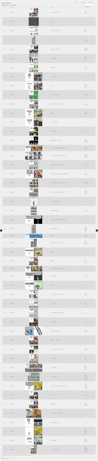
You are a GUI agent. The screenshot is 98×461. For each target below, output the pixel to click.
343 (5, 422)
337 (5, 367)
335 (5, 349)
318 (5, 201)
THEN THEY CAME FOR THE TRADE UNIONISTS (59, 173)
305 (5, 85)
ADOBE (52, 285)
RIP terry (53, 21)
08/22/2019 (12, 67)
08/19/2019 (12, 40)
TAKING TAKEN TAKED (55, 422)
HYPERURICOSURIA (54, 376)
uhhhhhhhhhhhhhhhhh (55, 12)
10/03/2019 (12, 440)
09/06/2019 (12, 201)
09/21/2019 (12, 331)
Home (3, 457)
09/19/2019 (12, 312)
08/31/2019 (12, 148)
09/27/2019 (12, 385)
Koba (85, 229)
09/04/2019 (12, 182)
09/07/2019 (12, 210)
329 (5, 294)
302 (5, 58)
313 (5, 155)
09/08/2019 (12, 219)
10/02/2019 (12, 431)
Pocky (86, 422)
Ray (85, 31)
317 (5, 192)
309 (5, 122)
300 (5, 40)
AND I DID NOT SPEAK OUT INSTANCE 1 (58, 155)
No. (4, 6)
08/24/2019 (12, 85)
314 (5, 164)
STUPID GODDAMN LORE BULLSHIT (57, 312)
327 (5, 276)
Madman (86, 50)
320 (5, 219)
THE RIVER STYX (54, 76)
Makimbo (86, 448)
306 (5, 94)
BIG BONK (52, 260)
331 (5, 312)
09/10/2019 (12, 235)
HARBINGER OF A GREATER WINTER (57, 104)
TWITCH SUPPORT (54, 367)
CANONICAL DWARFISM (55, 331)
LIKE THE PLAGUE (54, 122)
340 (5, 394)
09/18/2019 (12, 303)
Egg (85, 30)
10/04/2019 (12, 449)
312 (5, 148)
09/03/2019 (12, 173)
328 (5, 285)
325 (5, 260)
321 (5, 228)
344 (5, 431)
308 (5, 113)
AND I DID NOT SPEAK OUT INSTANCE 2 (58, 182)
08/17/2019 (12, 21)
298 (5, 21)
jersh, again (53, 303)
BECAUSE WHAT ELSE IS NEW (56, 140)
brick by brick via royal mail (57, 294)
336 (5, 358)
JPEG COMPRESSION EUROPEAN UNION (58, 268)
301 (5, 49)
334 (5, 340)
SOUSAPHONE (53, 67)
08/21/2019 (12, 58)
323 (5, 242)
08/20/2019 (12, 49)
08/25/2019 (12, 94)
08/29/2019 (12, 131)
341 (5, 404)
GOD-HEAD (52, 235)
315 (5, 173)
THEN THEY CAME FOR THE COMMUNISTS (58, 148)
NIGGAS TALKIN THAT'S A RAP (56, 242)
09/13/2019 (12, 260)
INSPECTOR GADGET (54, 210)
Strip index (6, 3)
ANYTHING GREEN (54, 321)
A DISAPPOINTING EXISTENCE (56, 413)
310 (5, 131)
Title (52, 6)
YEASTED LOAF (53, 358)
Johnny (86, 12)
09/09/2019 (12, 228)
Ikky (85, 11)
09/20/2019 (12, 321)
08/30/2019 (12, 140)
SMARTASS (52, 113)
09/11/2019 (12, 242)
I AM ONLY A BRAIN (54, 94)
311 (5, 140)
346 (5, 449)
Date (12, 6)
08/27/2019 (12, 113)
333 (5, 331)
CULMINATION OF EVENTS (55, 201)
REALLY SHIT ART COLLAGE (56, 30)
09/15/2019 (12, 276)
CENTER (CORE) (54, 276)
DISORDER (52, 40)
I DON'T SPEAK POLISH (55, 449)
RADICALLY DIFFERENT (55, 49)
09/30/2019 (12, 413)
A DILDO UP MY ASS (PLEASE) (56, 349)
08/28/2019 (12, 122)
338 (5, 376)
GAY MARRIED (53, 58)
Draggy (86, 227)
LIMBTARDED (53, 404)
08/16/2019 (12, 12)
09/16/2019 (12, 285)
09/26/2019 (12, 376)
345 (5, 440)
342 (5, 413)
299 (5, 30)
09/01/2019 (12, 155)
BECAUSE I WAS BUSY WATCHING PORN (58, 192)
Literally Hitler (54, 394)
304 (5, 76)
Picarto (86, 40)
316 (5, 182)
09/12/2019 (12, 251)
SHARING (52, 251)
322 (5, 235)
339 (5, 385)
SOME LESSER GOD (54, 228)
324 (5, 251)
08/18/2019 (12, 30)
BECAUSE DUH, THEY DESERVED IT (57, 164)
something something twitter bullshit (59, 385)
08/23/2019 (12, 76)
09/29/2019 (12, 404)
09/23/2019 (12, 349)
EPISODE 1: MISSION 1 (55, 340)
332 (5, 321)
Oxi (85, 340)
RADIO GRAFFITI (54, 440)
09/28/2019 (12, 394)
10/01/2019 (12, 422)
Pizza (86, 86)
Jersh (86, 48)
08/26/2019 (12, 104)
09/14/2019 (12, 268)
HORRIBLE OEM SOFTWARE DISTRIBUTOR (58, 219)
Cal (85, 56)
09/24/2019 (12, 358)
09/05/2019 (12, 192)
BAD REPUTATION (54, 131)
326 (5, 268)
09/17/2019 (12, 294)
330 (5, 303)
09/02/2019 (12, 164)
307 (5, 104)
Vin (85, 269)
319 (5, 210)
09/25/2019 (12, 367)
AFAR (51, 85)
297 (5, 12)
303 (5, 67)
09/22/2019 (12, 340)
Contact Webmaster (6, 458)
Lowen (86, 39)
